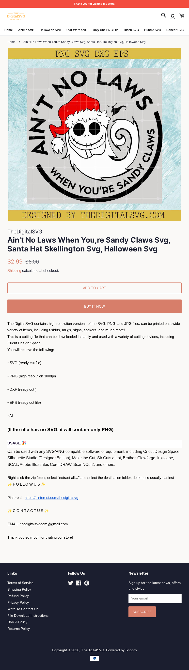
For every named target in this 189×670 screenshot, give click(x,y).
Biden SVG (131, 30)
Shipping (14, 270)
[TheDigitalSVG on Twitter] (70, 584)
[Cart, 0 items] (181, 15)
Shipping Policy (19, 589)
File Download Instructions (27, 615)
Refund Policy (18, 596)
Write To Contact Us (22, 609)
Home (8, 30)
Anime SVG (26, 30)
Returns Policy (18, 629)
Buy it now (94, 306)
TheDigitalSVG (92, 650)
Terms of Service (20, 583)
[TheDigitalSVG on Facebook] (78, 584)
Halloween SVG (50, 30)
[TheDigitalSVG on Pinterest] (86, 584)
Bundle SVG (152, 30)
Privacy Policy (18, 602)
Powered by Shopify (121, 650)
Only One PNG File (105, 30)
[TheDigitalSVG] (28, 16)
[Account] (172, 15)
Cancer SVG (175, 30)
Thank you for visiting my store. (94, 3)
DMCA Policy (17, 622)
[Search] (163, 15)
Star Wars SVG (76, 30)
